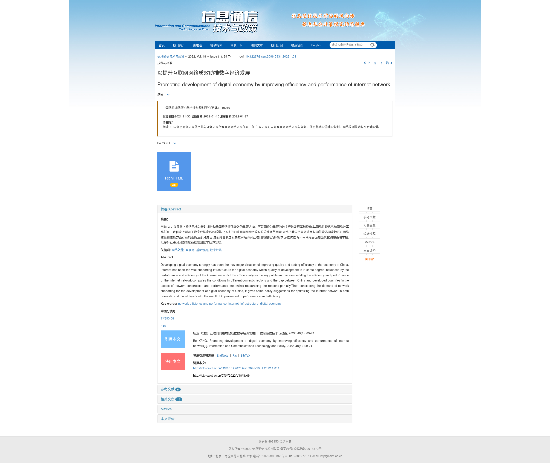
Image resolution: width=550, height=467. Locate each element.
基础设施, (203, 250)
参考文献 (170, 388)
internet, (234, 303)
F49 (163, 326)
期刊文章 (257, 45)
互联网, (190, 250)
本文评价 (167, 418)
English (316, 45)
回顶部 (369, 259)
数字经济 (216, 250)
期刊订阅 (277, 45)
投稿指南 (216, 45)
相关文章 (170, 399)
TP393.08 (167, 318)
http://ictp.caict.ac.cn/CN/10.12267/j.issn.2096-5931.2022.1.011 (236, 368)
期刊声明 (237, 45)
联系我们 (297, 45)
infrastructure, (250, 303)
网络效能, (178, 250)
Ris (234, 355)
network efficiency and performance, (203, 303)
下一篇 (385, 63)
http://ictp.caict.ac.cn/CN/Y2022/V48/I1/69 (221, 375)
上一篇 (371, 63)
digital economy (270, 303)
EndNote (222, 355)
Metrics (166, 408)
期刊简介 (179, 45)
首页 (162, 45)
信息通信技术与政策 (170, 56)
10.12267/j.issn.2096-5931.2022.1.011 (271, 56)
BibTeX (245, 355)
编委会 (197, 45)
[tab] (254, 209)
